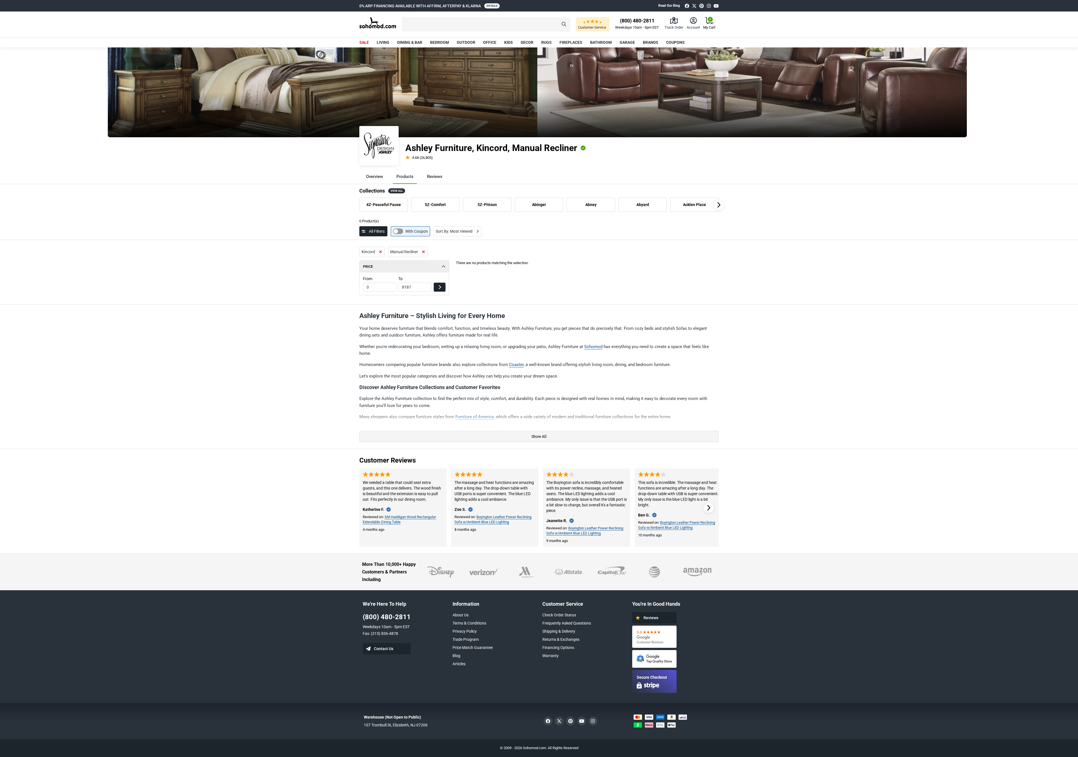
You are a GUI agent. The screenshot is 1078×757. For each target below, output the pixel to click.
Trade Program (466, 639)
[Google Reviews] (654, 637)
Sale (364, 42)
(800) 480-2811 (387, 617)
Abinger (539, 204)
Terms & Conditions (469, 623)
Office (489, 42)
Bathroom (601, 42)
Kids (508, 42)
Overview (374, 176)
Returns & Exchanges (560, 639)
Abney (591, 204)
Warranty (550, 655)
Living (383, 42)
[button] (486, 24)
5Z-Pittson (487, 204)
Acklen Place (694, 204)
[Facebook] (686, 5)
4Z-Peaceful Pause (383, 204)
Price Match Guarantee (473, 647)
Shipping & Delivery (558, 631)
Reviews (434, 176)
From (367, 278)
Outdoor (466, 42)
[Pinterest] (701, 5)
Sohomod (593, 346)
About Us (461, 615)
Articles (459, 664)
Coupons (675, 42)
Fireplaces (570, 42)
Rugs (546, 42)
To (400, 278)
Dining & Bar (409, 42)
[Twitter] (694, 5)
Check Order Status (559, 615)
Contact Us (383, 648)
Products (405, 176)
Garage (627, 42)
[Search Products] (564, 24)
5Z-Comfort (435, 204)
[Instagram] (708, 5)
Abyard (642, 204)
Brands (650, 42)
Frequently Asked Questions (566, 623)
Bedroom (439, 42)
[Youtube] (716, 5)
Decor (527, 42)
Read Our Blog (669, 6)
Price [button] (368, 266)
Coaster (516, 364)
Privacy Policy (465, 631)
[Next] (719, 205)
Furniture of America (474, 416)
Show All (539, 436)
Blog (456, 655)
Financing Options (558, 647)
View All (396, 190)
